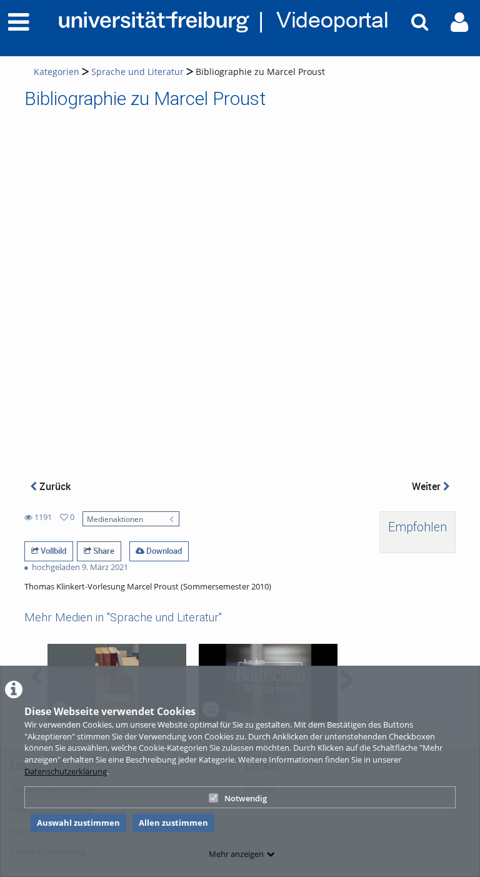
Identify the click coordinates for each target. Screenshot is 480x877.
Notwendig (245, 798)
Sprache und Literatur (137, 72)
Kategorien (56, 72)
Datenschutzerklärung (65, 771)
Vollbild (52, 550)
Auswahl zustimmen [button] (78, 822)
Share (102, 550)
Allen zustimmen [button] (173, 822)
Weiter (427, 486)
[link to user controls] (459, 22)
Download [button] (163, 550)
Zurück (54, 486)
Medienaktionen (115, 519)
